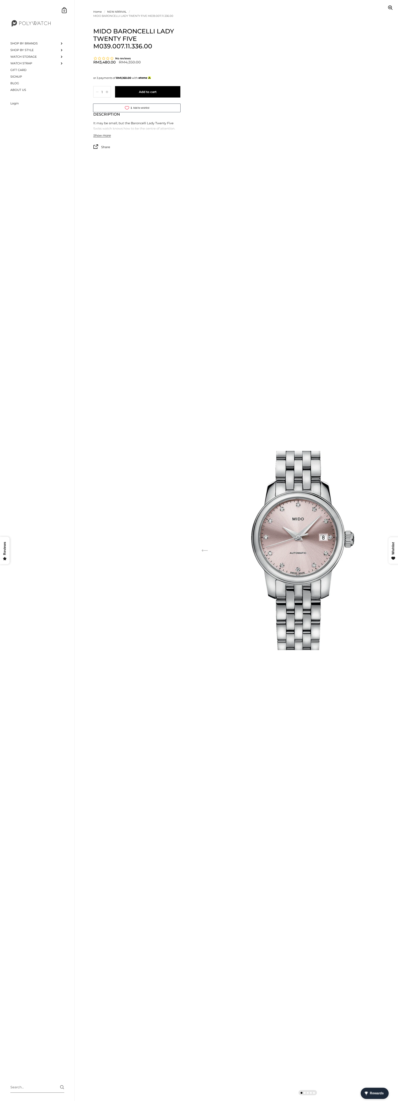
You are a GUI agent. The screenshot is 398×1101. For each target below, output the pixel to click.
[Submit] (62, 1087)
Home (97, 11)
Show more (102, 135)
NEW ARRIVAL (117, 11)
